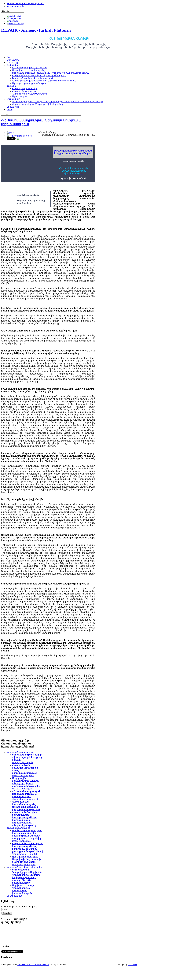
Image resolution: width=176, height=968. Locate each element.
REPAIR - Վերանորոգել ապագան (25, 3)
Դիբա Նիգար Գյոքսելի (27, 848)
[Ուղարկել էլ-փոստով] (19, 136)
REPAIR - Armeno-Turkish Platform (33, 964)
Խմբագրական (15, 6)
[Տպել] (10, 133)
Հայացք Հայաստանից (20, 752)
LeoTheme (132, 964)
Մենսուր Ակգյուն (27, 835)
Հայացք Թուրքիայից (18, 828)
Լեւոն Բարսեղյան (26, 783)
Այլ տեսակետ (14, 896)
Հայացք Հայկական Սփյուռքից (24, 867)
